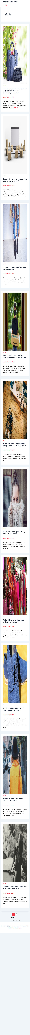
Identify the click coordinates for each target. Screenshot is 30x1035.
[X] (16, 920)
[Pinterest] (19, 920)
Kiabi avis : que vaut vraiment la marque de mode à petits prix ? (14, 445)
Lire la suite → (14, 107)
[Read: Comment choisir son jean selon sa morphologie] (15, 262)
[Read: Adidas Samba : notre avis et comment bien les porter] (15, 703)
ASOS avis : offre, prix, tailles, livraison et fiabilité (14, 533)
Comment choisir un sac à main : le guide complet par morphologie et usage (15, 91)
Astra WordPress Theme (15, 928)
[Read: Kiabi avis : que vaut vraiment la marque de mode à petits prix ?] (15, 438)
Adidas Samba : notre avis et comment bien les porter (13, 709)
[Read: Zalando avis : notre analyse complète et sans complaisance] (15, 350)
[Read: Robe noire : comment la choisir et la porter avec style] (15, 881)
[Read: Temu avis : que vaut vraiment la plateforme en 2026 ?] (15, 173)
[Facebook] (11, 920)
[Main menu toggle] (5, 5)
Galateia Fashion (10, 1)
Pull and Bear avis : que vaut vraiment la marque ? (13, 621)
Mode (4, 85)
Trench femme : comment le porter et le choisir (13, 799)
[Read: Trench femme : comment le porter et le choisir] (15, 793)
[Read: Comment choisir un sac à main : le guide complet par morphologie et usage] (15, 83)
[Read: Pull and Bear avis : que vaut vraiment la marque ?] (15, 614)
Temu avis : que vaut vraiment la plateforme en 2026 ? (15, 180)
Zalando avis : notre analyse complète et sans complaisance (14, 356)
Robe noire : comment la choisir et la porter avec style (14, 888)
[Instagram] (13, 920)
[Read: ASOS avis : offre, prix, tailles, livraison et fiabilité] (15, 526)
